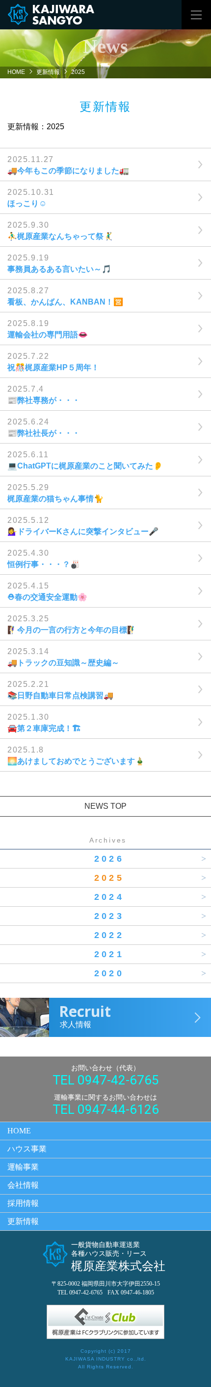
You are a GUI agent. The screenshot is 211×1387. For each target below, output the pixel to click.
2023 (109, 916)
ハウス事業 (27, 1149)
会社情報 (23, 1185)
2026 (109, 859)
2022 (109, 935)
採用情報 (23, 1203)
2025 (109, 878)
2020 (109, 973)
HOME (16, 72)
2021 (109, 954)
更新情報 (48, 72)
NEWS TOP (105, 806)
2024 (109, 897)
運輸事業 (23, 1167)
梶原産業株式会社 (118, 1256)
